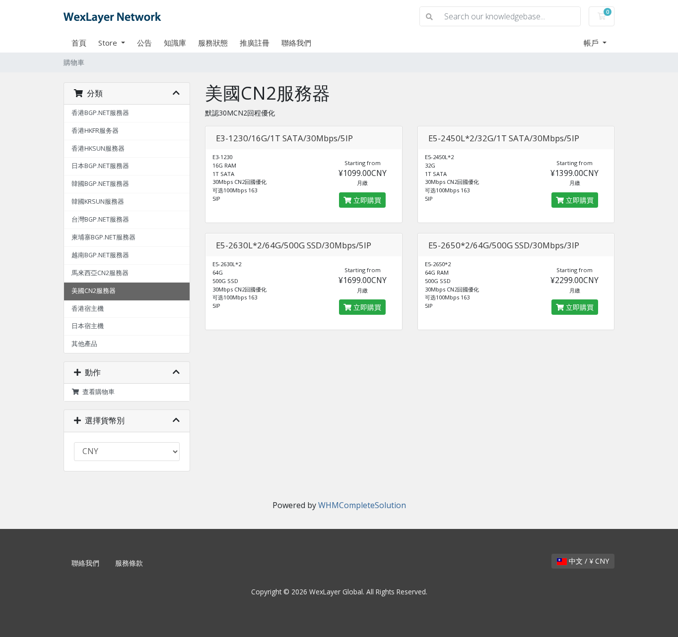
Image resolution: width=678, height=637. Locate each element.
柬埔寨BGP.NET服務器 (103, 237)
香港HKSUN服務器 (98, 148)
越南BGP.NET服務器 (100, 255)
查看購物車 (97, 392)
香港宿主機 (87, 308)
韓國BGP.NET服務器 (100, 183)
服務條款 (129, 563)
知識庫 (175, 43)
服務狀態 (213, 43)
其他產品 (84, 344)
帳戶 (592, 43)
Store (108, 43)
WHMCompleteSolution (362, 505)
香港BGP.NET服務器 (100, 113)
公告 (144, 43)
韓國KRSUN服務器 (97, 201)
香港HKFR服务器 (95, 130)
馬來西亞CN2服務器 (100, 273)
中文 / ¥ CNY (588, 561)
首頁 (78, 43)
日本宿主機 (87, 326)
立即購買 (366, 200)
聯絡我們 (296, 43)
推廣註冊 (255, 43)
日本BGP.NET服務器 (100, 166)
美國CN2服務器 (93, 291)
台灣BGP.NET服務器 (100, 219)
